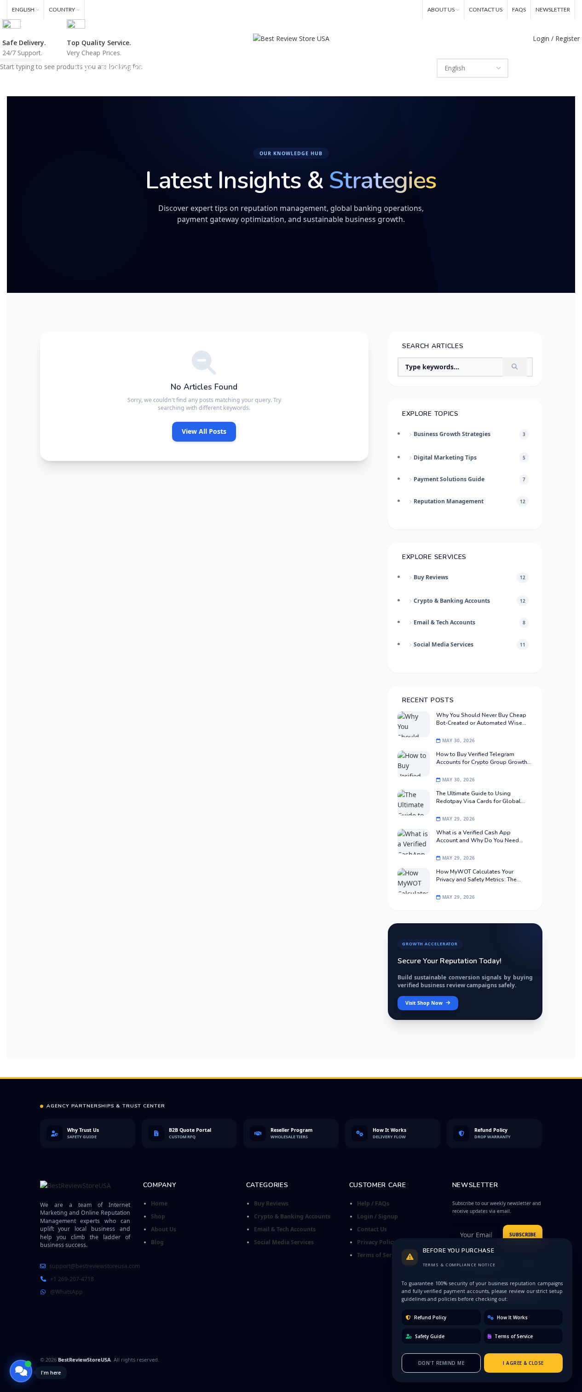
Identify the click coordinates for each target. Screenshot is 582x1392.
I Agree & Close (523, 1363)
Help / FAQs (373, 1203)
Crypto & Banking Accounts (292, 1216)
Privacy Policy (376, 1242)
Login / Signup (377, 1216)
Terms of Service (380, 1255)
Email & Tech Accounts (285, 1229)
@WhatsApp (66, 1292)
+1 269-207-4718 (72, 1279)
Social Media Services (284, 1242)
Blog (157, 1242)
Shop (158, 1216)
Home (159, 1203)
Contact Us (372, 1229)
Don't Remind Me (441, 1363)
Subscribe (522, 1234)
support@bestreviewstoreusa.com (94, 1266)
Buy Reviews (271, 1203)
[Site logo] (291, 38)
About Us (163, 1229)
